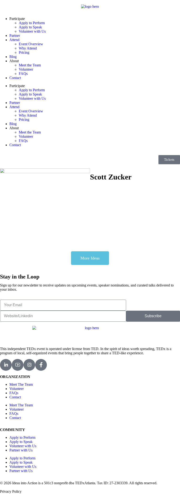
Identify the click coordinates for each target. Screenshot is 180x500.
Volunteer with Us (32, 31)
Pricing (24, 52)
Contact (15, 78)
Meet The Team (21, 384)
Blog (13, 57)
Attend (14, 40)
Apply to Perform (32, 23)
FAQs (23, 74)
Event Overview (31, 44)
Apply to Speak (30, 27)
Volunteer (26, 69)
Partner (14, 36)
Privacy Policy (11, 491)
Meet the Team (30, 65)
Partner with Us (21, 450)
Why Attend (28, 48)
